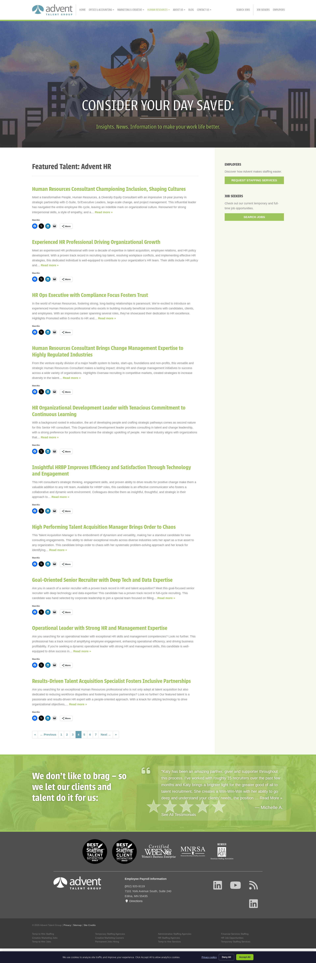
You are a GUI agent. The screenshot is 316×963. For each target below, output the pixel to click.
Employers (279, 10)
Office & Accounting (100, 10)
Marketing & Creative (129, 10)
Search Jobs (243, 10)
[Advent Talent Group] (54, 9)
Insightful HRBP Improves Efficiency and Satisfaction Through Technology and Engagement (111, 471)
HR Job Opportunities (232, 937)
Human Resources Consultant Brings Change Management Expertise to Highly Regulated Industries (107, 351)
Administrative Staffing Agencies (174, 934)
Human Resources (157, 10)
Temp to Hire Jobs (41, 941)
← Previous (48, 734)
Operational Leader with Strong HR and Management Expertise (99, 628)
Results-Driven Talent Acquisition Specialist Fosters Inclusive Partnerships (111, 681)
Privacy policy (209, 957)
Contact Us (203, 10)
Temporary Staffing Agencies (110, 934)
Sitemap (77, 925)
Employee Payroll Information (146, 878)
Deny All (226, 957)
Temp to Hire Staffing (43, 934)
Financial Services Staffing (235, 934)
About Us (178, 10)
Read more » (104, 212)
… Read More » (268, 798)
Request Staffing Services (254, 180)
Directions (136, 901)
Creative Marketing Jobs (44, 937)
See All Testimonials (178, 814)
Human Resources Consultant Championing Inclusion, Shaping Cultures (109, 189)
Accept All (244, 957)
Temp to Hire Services (169, 941)
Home (82, 10)
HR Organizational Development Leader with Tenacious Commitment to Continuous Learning (108, 411)
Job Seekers (263, 10)
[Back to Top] (296, 911)
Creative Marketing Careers (109, 937)
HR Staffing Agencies (169, 937)
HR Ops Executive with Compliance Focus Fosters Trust (90, 295)
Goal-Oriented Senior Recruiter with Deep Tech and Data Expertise (102, 580)
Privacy (67, 925)
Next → (106, 734)
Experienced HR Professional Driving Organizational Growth (96, 242)
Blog (191, 10)
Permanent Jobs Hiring (107, 941)
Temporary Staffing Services (235, 941)
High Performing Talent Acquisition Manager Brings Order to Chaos (104, 527)
